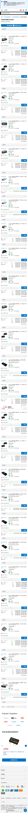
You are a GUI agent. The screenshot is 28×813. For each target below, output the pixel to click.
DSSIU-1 (2, 682)
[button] (2, 10)
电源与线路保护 (7, 17)
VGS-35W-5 (3, 223)
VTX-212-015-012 (4, 654)
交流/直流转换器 (15, 17)
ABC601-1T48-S (4, 493)
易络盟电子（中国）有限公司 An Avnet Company (10, 805)
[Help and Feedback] (25, 810)
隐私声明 (2, 798)
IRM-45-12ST (3, 121)
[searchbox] (13, 13)
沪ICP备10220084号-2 (5, 807)
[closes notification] (26, 1)
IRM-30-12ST (3, 64)
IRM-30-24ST (3, 440)
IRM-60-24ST (3, 384)
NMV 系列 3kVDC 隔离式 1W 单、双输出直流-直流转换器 (13, 752)
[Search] (26, 13)
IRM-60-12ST (3, 148)
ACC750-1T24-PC (4, 470)
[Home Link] (7, 10)
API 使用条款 (24, 798)
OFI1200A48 (3, 176)
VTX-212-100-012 (4, 596)
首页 (2, 17)
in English (3, 801)
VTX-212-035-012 (4, 93)
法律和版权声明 (8, 798)
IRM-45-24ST (3, 276)
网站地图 (18, 798)
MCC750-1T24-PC (4, 518)
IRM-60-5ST (3, 36)
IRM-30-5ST (3, 412)
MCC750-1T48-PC (4, 543)
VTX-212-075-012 (4, 624)
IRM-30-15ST (3, 331)
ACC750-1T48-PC (4, 360)
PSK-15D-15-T (4, 248)
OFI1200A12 (3, 200)
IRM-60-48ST (3, 303)
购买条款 (14, 798)
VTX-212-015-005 (4, 567)
